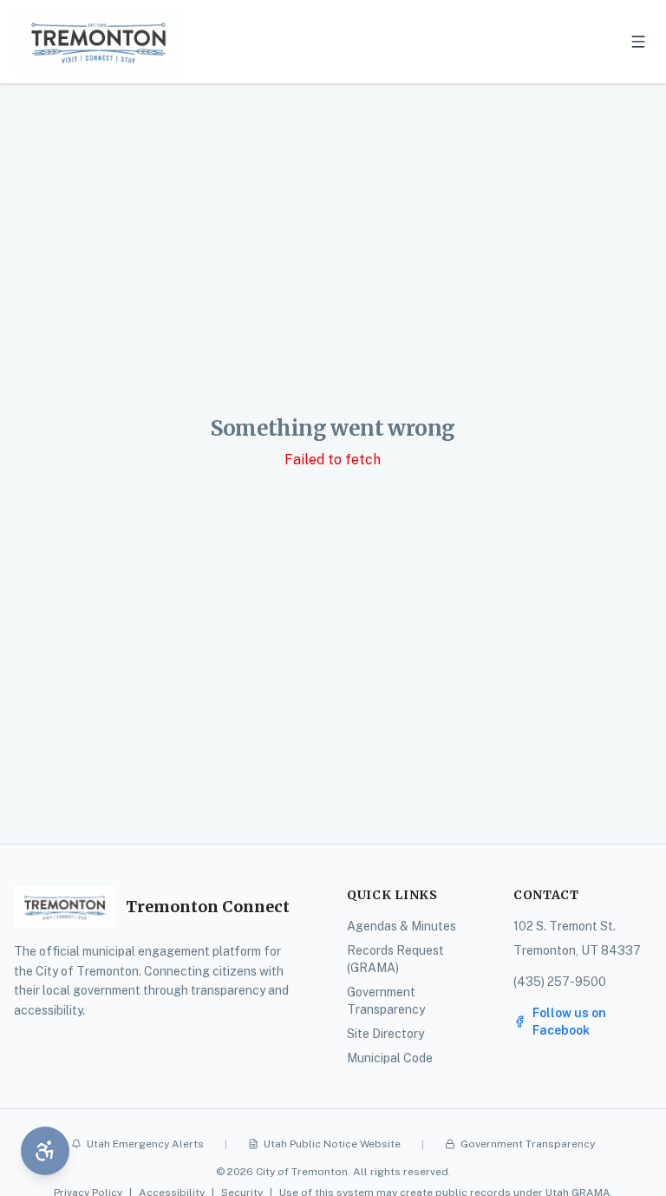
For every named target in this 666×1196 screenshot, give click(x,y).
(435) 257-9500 (559, 982)
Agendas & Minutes (401, 926)
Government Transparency (527, 1144)
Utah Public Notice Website (332, 1144)
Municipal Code (390, 1058)
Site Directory (385, 1034)
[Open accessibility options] (45, 1151)
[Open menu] (638, 42)
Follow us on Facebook (569, 1021)
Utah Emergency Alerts (145, 1144)
